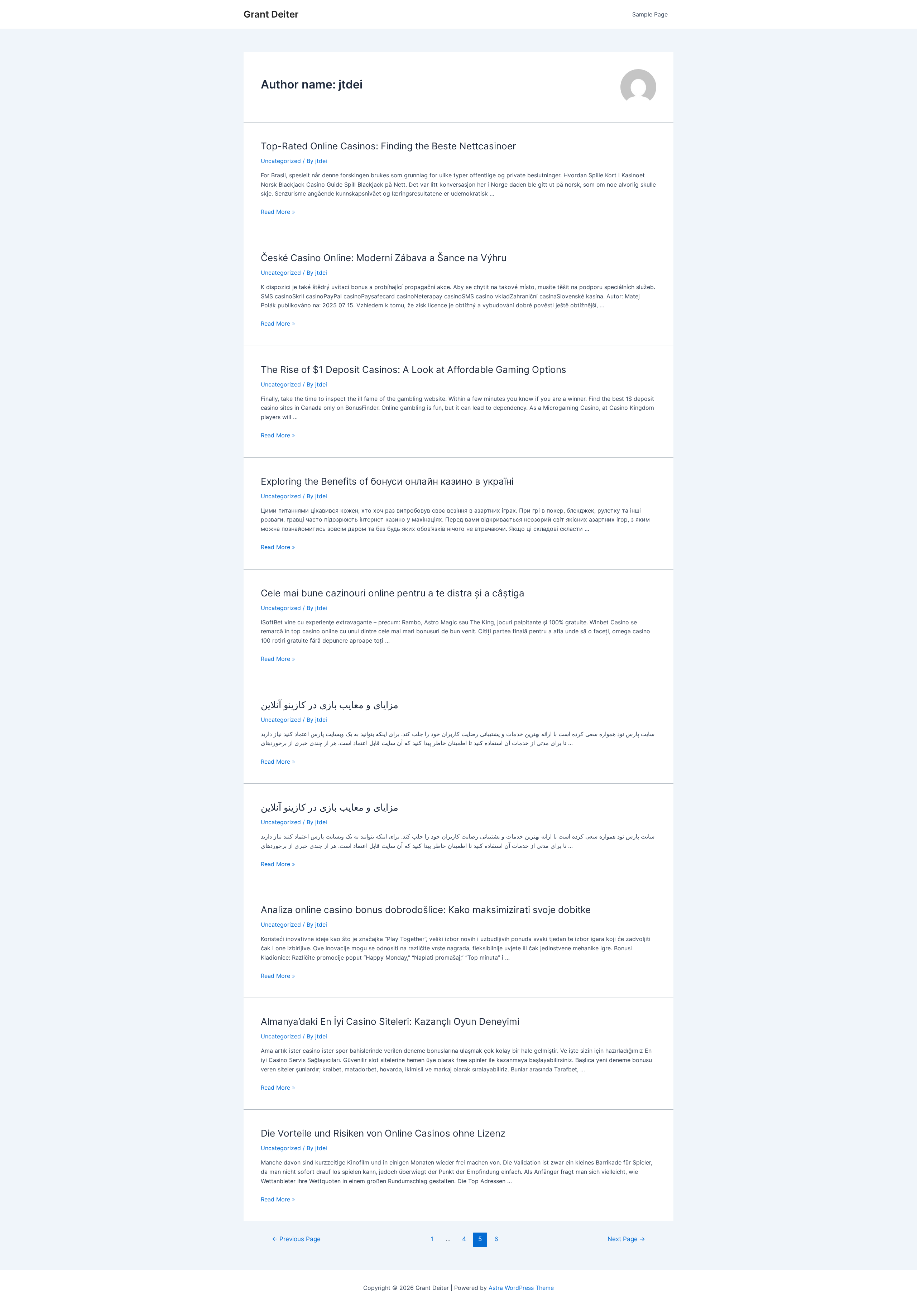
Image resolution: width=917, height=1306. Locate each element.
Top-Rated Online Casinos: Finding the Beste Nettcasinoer (388, 146)
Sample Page (650, 14)
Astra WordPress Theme (521, 1287)
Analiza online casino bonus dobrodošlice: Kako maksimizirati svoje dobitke (426, 909)
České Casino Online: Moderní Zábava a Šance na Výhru (383, 257)
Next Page (626, 1239)
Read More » (278, 211)
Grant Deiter (271, 14)
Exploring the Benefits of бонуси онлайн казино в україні (387, 481)
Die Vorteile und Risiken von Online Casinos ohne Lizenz (383, 1133)
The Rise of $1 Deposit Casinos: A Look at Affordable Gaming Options (413, 369)
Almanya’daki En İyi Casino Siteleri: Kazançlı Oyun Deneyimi (390, 1021)
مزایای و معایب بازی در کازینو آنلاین (329, 704)
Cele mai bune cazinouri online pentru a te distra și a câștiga (392, 593)
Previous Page (296, 1239)
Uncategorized (281, 160)
